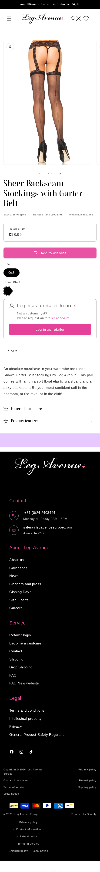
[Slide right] (60, 173)
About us (16, 560)
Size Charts (19, 600)
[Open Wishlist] (86, 18)
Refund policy (88, 780)
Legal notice (11, 793)
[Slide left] (40, 173)
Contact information (15, 780)
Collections (18, 568)
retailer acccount (57, 318)
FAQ (13, 675)
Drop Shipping (21, 667)
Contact (15, 651)
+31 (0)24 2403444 (39, 513)
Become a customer (26, 643)
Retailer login (20, 635)
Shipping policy (87, 787)
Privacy (15, 726)
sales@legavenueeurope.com (47, 527)
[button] (9, 18)
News (14, 576)
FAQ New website (24, 683)
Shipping (16, 659)
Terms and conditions (26, 710)
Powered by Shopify (84, 814)
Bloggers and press (25, 584)
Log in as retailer (50, 329)
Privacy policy (87, 769)
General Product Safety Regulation (38, 735)
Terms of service (14, 787)
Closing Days (20, 592)
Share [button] (13, 351)
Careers (16, 608)
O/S (11, 272)
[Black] (7, 291)
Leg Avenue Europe (26, 814)
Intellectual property (25, 718)
